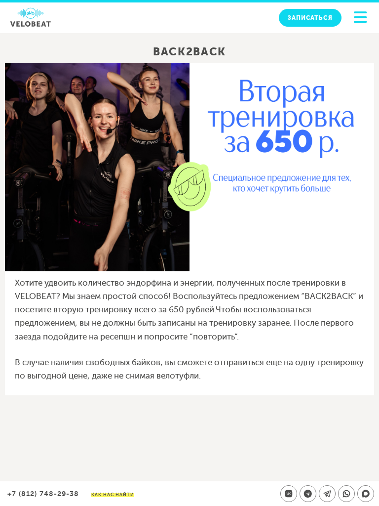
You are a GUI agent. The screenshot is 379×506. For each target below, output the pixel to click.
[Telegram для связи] (327, 493)
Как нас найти (112, 494)
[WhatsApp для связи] (346, 493)
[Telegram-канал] (308, 493)
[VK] (288, 493)
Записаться (310, 17)
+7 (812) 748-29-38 (43, 494)
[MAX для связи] (365, 493)
